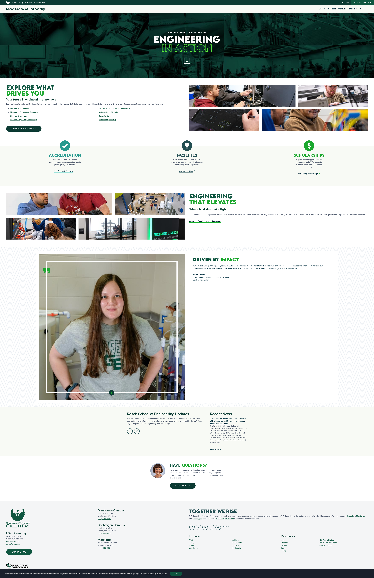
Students (236, 545)
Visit (191, 540)
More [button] (362, 9)
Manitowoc (360, 516)
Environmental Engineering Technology (114, 108)
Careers (284, 545)
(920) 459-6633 (104, 533)
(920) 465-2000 (12, 541)
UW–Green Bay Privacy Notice (156, 574)
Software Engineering (107, 120)
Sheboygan (197, 519)
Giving (283, 551)
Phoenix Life (237, 543)
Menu (364, 3)
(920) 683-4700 (104, 519)
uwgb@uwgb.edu (13, 544)
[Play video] (111, 393)
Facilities (353, 9)
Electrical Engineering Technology (23, 120)
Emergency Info (325, 545)
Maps (283, 540)
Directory (284, 543)
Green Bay (351, 516)
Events (283, 548)
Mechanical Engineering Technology (24, 112)
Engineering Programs (337, 9)
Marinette (220, 519)
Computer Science (106, 116)
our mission (229, 519)
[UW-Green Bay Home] (22, 2)
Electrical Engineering (18, 116)
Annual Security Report (328, 543)
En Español (236, 548)
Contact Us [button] (182, 485)
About (322, 9)
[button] (187, 61)
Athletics (235, 540)
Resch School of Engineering (25, 8)
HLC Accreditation (326, 540)
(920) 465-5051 (104, 548)
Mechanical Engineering (19, 108)
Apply (347, 2)
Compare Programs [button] (24, 128)
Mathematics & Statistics (109, 112)
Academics (193, 548)
